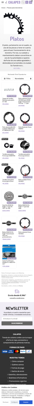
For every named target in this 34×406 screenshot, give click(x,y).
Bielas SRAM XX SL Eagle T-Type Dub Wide (24, 206)
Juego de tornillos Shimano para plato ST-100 (8, 100)
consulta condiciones (17, 298)
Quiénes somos (18, 365)
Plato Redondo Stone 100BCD (24, 128)
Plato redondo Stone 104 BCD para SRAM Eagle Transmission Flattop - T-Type (24, 101)
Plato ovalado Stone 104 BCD (24, 180)
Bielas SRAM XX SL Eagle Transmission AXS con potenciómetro (8, 234)
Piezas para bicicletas (13, 282)
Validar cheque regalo (17, 384)
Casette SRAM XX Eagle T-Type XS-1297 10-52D (7, 206)
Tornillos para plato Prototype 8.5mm (24, 155)
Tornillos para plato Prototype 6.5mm (8, 180)
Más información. (17, 397)
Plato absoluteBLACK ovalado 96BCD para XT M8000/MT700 (8, 128)
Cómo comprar (18, 361)
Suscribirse (17, 323)
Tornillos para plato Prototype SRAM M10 (8, 155)
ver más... (17, 68)
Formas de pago (17, 368)
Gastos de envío (18, 371)
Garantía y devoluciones (17, 375)
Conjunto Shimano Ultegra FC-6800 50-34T (8, 262)
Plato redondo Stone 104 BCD (24, 233)
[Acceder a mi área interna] (26, 2)
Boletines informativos (18, 378)
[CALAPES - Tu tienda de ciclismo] (12, 2)
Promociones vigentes (18, 381)
